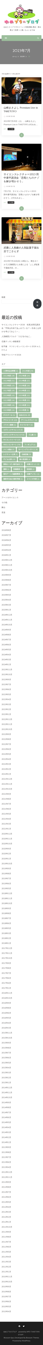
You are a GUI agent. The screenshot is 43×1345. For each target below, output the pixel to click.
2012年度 (24, 376)
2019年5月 (6, 888)
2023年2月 (6, 709)
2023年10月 (7, 674)
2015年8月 (6, 1048)
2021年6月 (6, 809)
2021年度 (9, 400)
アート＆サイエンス (10, 497)
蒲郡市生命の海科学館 (13, 479)
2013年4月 (6, 1167)
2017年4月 (6, 983)
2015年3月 (6, 1072)
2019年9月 (6, 868)
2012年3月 (6, 1212)
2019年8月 (6, 873)
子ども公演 (9, 459)
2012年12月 (7, 1172)
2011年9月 (6, 1232)
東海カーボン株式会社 (13, 464)
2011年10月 (7, 1227)
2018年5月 (6, 928)
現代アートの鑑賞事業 (13, 474)
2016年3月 (6, 1028)
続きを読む (18, 135)
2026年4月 (6, 550)
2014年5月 (6, 1122)
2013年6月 (6, 1162)
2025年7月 (6, 585)
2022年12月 (7, 719)
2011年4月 (6, 1257)
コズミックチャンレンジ (13, 435)
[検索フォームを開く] (38, 38)
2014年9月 (6, 1102)
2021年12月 (7, 779)
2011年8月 (6, 1237)
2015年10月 (7, 1038)
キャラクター (26, 425)
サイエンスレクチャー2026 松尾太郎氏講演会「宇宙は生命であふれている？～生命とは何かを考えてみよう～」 (21, 328)
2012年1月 (6, 1222)
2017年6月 (6, 978)
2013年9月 (6, 1147)
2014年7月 (6, 1112)
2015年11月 (7, 1033)
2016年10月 (7, 998)
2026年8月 (6, 530)
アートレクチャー (29, 420)
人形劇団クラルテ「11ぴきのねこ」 (17, 336)
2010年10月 (7, 1281)
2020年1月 (6, 858)
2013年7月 (6, 1157)
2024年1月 (6, 664)
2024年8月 (6, 634)
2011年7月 (6, 1242)
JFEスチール (9, 415)
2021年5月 (6, 814)
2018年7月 (6, 918)
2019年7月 (6, 878)
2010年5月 (6, 1306)
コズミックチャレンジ (13, 430)
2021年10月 (7, 789)
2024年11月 (7, 620)
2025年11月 (7, 565)
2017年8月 (6, 968)
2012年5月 (6, 1202)
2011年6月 (6, 1247)
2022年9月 (6, 734)
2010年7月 (6, 1296)
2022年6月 (6, 749)
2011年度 (9, 376)
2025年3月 (6, 605)
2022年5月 (6, 754)
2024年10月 (7, 624)
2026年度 (24, 410)
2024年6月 (6, 644)
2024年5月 (6, 649)
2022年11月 (7, 724)
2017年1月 (6, 988)
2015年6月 (6, 1057)
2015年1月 (6, 1082)
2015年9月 (6, 1043)
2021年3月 (6, 824)
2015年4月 (6, 1067)
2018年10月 (7, 903)
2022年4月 (6, 759)
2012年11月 (7, 1177)
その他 (4, 502)
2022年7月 (6, 744)
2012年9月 (6, 1182)
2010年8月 (6, 1291)
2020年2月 (6, 853)
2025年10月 (7, 570)
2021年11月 (7, 784)
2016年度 (24, 385)
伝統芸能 (26, 454)
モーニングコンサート (28, 449)
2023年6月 (6, 689)
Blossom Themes (32, 1338)
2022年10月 (7, 729)
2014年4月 (6, 1127)
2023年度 (11, 129)
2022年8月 (6, 739)
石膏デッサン (33, 474)
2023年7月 (6, 684)
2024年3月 (6, 659)
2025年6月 (6, 590)
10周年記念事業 (10, 371)
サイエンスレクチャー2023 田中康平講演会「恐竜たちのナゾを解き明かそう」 (21, 178)
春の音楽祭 (24, 459)
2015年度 (9, 385)
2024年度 (24, 405)
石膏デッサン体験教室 (11, 341)
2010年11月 (7, 1276)
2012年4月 (6, 1207)
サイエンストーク (11, 440)
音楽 (3, 512)
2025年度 (9, 410)
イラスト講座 (9, 425)
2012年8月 (6, 1187)
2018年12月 (7, 893)
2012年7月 (6, 1192)
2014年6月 (6, 1117)
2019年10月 (7, 863)
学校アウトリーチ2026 (11, 355)
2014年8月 (6, 1107)
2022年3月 (6, 764)
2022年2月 (6, 769)
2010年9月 (6, 1286)
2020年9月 (6, 848)
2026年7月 (6, 535)
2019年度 (9, 395)
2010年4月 (6, 1311)
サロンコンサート (11, 444)
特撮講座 (18, 469)
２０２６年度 (33, 479)
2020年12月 (7, 834)
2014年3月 (6, 1132)
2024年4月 (6, 654)
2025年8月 (6, 580)
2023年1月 (6, 714)
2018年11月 (7, 898)
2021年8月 (6, 799)
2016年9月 (6, 1003)
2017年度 (9, 390)
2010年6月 (6, 1301)
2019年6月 (6, 883)
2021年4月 (6, 819)
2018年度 (24, 390)
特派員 (30, 469)
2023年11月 (7, 669)
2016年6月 (6, 1013)
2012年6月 (6, 1197)
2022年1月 (6, 774)
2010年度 (27, 371)
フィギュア (29, 444)
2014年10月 (7, 1097)
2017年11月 (7, 953)
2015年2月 (6, 1077)
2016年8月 (6, 1008)
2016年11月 (7, 993)
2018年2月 (6, 938)
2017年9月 (6, 963)
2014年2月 (6, 1137)
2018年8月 (6, 913)
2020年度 (24, 395)
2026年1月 (6, 555)
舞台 (3, 507)
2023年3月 (6, 704)
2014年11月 (7, 1092)
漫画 (6, 469)
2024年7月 (6, 639)
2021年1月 (6, 828)
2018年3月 (6, 933)
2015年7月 (6, 1052)
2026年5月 (6, 545)
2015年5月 (6, 1062)
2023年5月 (6, 694)
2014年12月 (7, 1087)
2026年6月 (6, 540)
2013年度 (9, 381)
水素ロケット (33, 464)
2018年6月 (6, 923)
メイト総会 (8, 449)
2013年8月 (6, 1152)
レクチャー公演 (10, 454)
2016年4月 (6, 1023)
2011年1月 (6, 1271)
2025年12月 (7, 560)
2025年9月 (6, 575)
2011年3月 (6, 1261)
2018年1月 (6, 943)
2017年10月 (7, 958)
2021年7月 (6, 804)
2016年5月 (6, 1018)
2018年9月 (6, 908)
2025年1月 (6, 610)
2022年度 (24, 400)
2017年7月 (6, 973)
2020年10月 (7, 843)
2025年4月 (6, 600)
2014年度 (24, 381)
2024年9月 (6, 629)
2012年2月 (6, 1217)
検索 (3, 297)
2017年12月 (7, 948)
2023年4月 (6, 699)
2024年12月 (7, 615)
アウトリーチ (10, 420)
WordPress (26, 1341)
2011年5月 (6, 1252)
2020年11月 (7, 838)
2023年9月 (6, 679)
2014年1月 (6, 1142)
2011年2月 (6, 1267)
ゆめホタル (24, 415)
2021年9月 (6, 794)
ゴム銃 (32, 435)
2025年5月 (6, 595)
